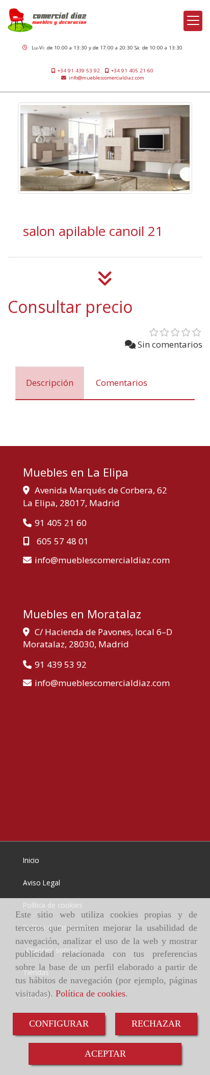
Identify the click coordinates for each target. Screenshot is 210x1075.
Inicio (31, 860)
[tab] (49, 383)
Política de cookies (90, 993)
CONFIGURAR (59, 1023)
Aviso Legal (41, 882)
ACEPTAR (105, 1053)
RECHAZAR (156, 1023)
